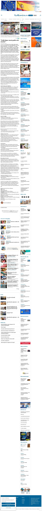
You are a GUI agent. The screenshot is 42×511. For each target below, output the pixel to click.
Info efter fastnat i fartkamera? (8, 330)
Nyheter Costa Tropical (17, 509)
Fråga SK (23, 20)
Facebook (23, 500)
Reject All (8, 505)
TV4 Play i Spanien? (5, 340)
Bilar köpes (3, 327)
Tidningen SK (25, 62)
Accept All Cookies (8, 503)
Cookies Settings (8, 507)
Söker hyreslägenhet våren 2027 (7, 338)
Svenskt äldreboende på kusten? (8, 328)
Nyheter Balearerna (32, 509)
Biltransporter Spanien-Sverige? (8, 342)
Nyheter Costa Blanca (25, 509)
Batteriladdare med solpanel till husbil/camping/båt (8, 325)
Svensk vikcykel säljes (5, 335)
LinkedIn (23, 501)
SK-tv (20, 20)
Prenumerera (30, 15)
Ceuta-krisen (6, 20)
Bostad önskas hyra (5, 337)
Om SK (39, 20)
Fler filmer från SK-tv (24, 32)
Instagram (23, 499)
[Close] (15, 498)
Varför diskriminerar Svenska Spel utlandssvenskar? (8, 333)
